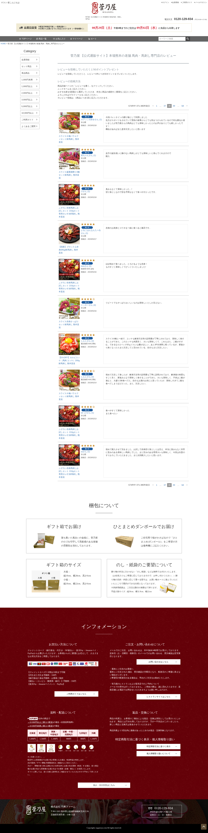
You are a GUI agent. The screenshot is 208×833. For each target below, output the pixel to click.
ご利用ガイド (187, 2)
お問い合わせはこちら (158, 662)
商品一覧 (43, 39)
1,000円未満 (27, 80)
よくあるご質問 (28, 126)
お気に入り (61, 39)
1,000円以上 (27, 86)
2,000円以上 (27, 93)
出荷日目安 (30, 27)
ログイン (165, 2)
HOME (3, 44)
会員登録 (175, 2)
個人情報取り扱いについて (158, 753)
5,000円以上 (27, 106)
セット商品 (26, 66)
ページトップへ (204, 827)
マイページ (77, 39)
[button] (153, 106)
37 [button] (165, 106)
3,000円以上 (27, 100)
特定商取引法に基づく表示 (158, 746)
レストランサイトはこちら (158, 697)
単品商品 (25, 73)
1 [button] (156, 106)
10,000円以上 (28, 113)
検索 (188, 39)
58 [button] (183, 106)
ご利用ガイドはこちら (76, 694)
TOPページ (27, 39)
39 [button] (174, 106)
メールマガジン (201, 2)
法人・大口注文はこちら (104, 785)
